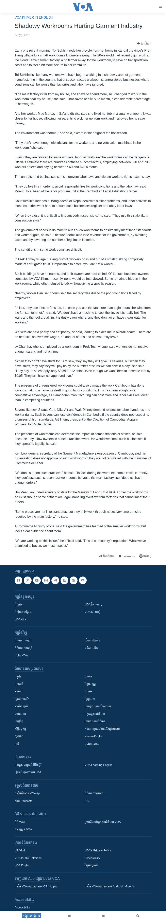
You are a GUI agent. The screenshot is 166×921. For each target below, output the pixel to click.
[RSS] (64, 580)
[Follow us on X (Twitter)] (27, 580)
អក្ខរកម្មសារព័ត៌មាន (95, 713)
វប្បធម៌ (88, 691)
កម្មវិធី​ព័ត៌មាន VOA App (28, 793)
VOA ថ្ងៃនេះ (21, 619)
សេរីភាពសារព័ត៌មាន (95, 721)
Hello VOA (21, 655)
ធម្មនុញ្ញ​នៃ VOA (23, 829)
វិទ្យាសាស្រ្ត (90, 684)
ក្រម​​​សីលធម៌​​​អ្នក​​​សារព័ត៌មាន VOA (103, 821)
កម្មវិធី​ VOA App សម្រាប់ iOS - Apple (36, 886)
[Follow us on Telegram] (55, 580)
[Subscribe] (83, 580)
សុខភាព (19, 736)
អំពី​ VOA (20, 821)
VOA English (22, 865)
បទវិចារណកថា (92, 743)
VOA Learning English (99, 764)
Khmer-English (94, 736)
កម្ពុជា (18, 676)
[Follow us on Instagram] (46, 580)
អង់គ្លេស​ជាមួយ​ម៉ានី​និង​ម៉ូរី (28, 764)
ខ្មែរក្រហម (90, 699)
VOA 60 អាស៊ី (92, 612)
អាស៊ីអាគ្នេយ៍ (21, 706)
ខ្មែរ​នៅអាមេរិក (22, 699)
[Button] (144, 43)
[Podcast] (73, 580)
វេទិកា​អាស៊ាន (92, 648)
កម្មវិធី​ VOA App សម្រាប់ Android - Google (110, 886)
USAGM (20, 850)
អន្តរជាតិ (19, 684)
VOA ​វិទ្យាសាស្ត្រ (93, 604)
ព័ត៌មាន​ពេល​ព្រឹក (23, 640)
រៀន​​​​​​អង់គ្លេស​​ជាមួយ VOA (28, 772)
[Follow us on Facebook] (18, 580)
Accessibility (92, 858)
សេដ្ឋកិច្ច (19, 721)
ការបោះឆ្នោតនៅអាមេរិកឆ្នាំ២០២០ (102, 728)
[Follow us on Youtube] (37, 580)
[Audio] (104, 916)
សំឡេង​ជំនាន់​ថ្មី (92, 640)
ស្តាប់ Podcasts (23, 800)
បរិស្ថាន (89, 676)
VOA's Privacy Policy (98, 850)
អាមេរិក (18, 691)
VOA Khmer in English (34, 17)
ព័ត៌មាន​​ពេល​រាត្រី (23, 648)
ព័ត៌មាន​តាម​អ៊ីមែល (94, 793)
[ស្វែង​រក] (138, 916)
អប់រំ (17, 743)
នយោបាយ (20, 713)
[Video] (69, 916)
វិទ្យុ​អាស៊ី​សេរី (91, 865)
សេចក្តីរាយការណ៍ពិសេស (98, 706)
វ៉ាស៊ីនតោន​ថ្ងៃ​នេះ (23, 612)
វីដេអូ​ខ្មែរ (19, 604)
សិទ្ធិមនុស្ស (20, 728)
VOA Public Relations (28, 858)
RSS (87, 800)
